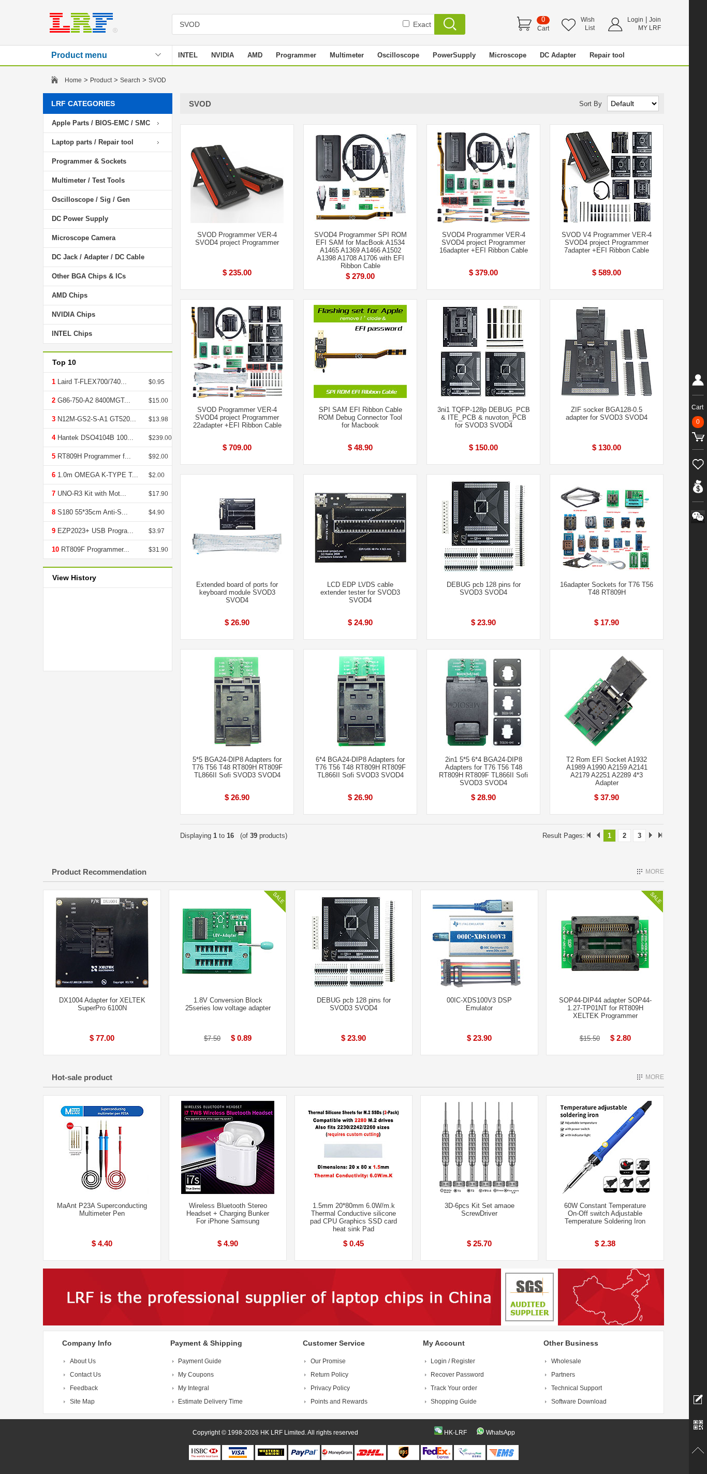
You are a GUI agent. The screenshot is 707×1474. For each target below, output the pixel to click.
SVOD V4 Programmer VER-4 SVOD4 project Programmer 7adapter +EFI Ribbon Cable (607, 242)
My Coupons (196, 1374)
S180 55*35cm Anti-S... (91, 512)
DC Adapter (558, 55)
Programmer (296, 55)
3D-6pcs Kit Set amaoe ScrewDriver (479, 1209)
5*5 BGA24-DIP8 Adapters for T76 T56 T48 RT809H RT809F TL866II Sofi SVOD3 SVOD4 (237, 767)
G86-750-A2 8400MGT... (92, 400)
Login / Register (453, 1361)
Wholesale (566, 1361)
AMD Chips (69, 295)
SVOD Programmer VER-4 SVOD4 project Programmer (237, 238)
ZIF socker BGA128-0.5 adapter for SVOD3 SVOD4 (606, 413)
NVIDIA (222, 55)
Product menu (79, 55)
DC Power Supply (80, 219)
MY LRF (649, 28)
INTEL (188, 55)
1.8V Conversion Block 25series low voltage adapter (228, 1004)
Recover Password (457, 1374)
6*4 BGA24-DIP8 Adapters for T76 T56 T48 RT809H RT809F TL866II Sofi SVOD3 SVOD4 (360, 767)
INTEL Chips (72, 333)
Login (635, 19)
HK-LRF (455, 1432)
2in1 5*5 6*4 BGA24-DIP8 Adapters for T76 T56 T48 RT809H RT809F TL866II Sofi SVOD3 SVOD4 (483, 771)
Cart (543, 28)
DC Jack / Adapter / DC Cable (98, 257)
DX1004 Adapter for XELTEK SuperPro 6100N (102, 1004)
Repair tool (607, 55)
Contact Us (85, 1374)
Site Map (82, 1401)
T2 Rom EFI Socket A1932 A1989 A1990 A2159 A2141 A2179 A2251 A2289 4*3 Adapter (606, 771)
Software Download (579, 1401)
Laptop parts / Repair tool (93, 142)
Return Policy (329, 1374)
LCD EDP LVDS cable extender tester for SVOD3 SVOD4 (360, 592)
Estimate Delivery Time (210, 1401)
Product (101, 80)
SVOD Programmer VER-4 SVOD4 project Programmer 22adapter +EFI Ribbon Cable (237, 417)
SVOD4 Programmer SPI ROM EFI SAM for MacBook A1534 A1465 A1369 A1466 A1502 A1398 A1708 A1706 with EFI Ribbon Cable (360, 250)
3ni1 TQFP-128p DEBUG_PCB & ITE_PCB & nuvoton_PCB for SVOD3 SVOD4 (483, 417)
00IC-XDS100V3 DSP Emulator (479, 1004)
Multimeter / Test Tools (88, 180)
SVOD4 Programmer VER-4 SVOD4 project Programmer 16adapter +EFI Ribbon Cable (483, 242)
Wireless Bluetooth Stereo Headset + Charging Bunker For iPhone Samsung (227, 1213)
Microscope (507, 55)
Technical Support (576, 1388)
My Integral (193, 1388)
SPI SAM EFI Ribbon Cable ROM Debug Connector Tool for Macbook (360, 417)
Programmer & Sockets (89, 161)
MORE (654, 871)
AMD (254, 55)
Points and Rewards (339, 1401)
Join (655, 19)
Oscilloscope (398, 55)
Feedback (84, 1388)
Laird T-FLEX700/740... (91, 382)
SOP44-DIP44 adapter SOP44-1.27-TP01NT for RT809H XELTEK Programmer (605, 1008)
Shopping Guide (454, 1401)
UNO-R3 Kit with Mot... (90, 493)
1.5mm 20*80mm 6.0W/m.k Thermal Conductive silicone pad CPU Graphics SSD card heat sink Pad (353, 1217)
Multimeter (347, 55)
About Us (83, 1361)
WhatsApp (500, 1432)
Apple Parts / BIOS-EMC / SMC (101, 123)
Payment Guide (200, 1361)
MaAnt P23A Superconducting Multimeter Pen (102, 1209)
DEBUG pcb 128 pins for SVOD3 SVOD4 (484, 588)
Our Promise (328, 1361)
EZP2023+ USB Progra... (94, 531)
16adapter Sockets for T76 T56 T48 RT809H (606, 588)
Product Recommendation (99, 871)
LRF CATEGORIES (83, 103)
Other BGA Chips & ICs (89, 276)
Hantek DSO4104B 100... (94, 437)
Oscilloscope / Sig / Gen (91, 199)
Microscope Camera (83, 238)
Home (73, 80)
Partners (563, 1374)
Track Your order (454, 1388)
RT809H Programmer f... (93, 456)
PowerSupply (454, 55)
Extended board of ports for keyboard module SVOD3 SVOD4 (237, 592)
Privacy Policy (330, 1388)
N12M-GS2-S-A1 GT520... (95, 419)
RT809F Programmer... (94, 549)
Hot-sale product (82, 1077)
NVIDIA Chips (73, 314)
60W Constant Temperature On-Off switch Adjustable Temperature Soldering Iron (605, 1213)
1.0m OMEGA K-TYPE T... (96, 475)
